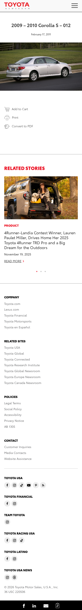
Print (15, 117)
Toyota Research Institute (22, 365)
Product (11, 225)
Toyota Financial (15, 315)
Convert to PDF (22, 126)
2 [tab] (41, 270)
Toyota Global (14, 353)
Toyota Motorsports (18, 321)
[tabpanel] (41, 221)
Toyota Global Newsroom (22, 371)
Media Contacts (15, 453)
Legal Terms (12, 403)
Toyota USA (12, 347)
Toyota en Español (17, 327)
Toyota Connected (17, 359)
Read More (12, 261)
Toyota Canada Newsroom (22, 383)
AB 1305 (9, 426)
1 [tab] (37, 270)
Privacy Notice (14, 420)
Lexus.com (11, 309)
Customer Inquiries (17, 447)
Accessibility (12, 415)
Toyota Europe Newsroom (22, 377)
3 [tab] (45, 270)
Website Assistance (18, 458)
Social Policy (13, 409)
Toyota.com (12, 304)
